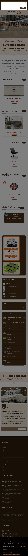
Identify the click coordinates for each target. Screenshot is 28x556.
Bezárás (23, 7)
